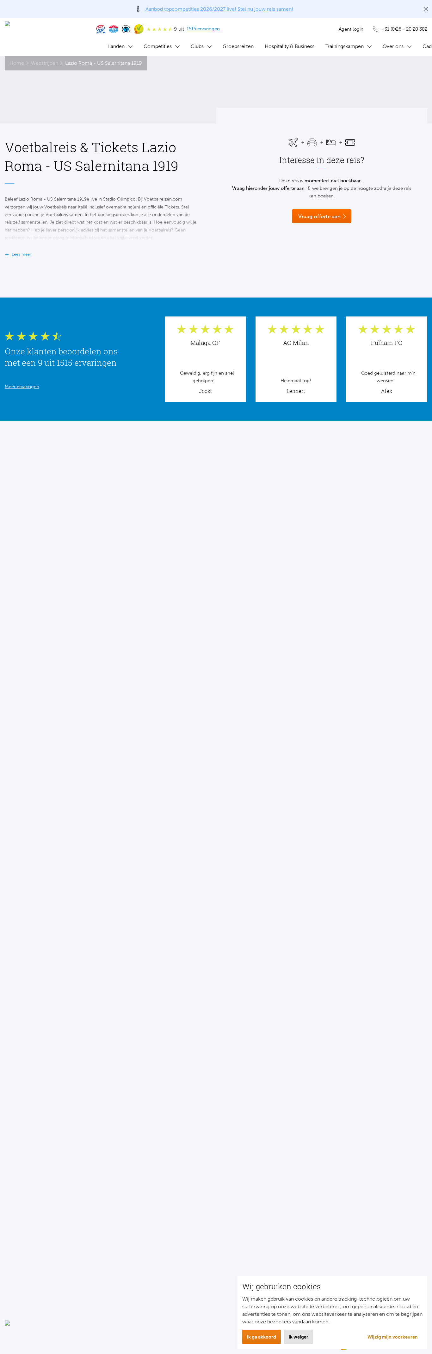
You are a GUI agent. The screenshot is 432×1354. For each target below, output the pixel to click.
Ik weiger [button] (298, 1336)
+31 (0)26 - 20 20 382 (404, 29)
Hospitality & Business (289, 46)
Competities (158, 46)
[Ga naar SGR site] (101, 29)
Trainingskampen (344, 46)
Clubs (197, 46)
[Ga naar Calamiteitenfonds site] (126, 29)
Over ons (393, 46)
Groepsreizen (238, 46)
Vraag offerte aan (319, 216)
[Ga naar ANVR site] (113, 29)
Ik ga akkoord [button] (261, 1336)
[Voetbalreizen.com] (44, 37)
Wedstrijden (44, 63)
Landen (116, 46)
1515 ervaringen (203, 29)
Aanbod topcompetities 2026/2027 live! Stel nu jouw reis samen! (219, 9)
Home (16, 63)
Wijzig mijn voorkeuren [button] (392, 1336)
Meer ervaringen (22, 386)
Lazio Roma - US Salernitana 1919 (103, 63)
